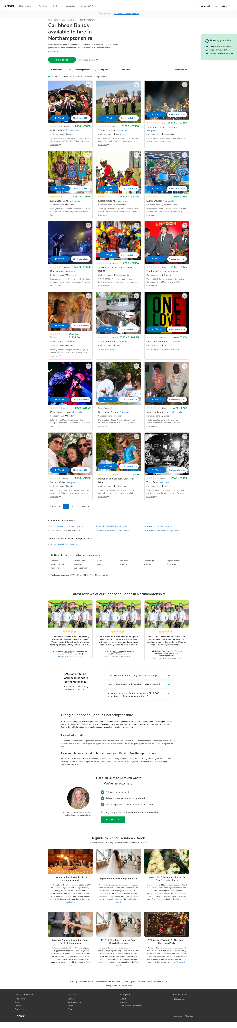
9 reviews (161, 478)
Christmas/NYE (88, 6)
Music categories (75, 1002)
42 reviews (65, 126)
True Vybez (68, 652)
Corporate (70, 6)
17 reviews (162, 408)
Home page (53, 20)
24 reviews (113, 197)
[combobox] (60, 70)
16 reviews (113, 263)
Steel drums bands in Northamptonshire (65, 526)
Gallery (71, 1005)
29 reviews (113, 126)
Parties (56, 6)
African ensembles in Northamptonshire (161, 530)
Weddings (43, 6)
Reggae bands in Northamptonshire (111, 526)
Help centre (20, 998)
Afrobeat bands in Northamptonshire (112, 530)
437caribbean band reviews (126, 13)
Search (207, 6)
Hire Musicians (25, 6)
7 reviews (65, 478)
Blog (70, 1009)
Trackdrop (177, 1016)
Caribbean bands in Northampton (62, 544)
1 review (64, 408)
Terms (17, 1002)
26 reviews (162, 123)
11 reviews (162, 197)
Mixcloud (189, 1016)
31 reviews (162, 267)
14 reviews (113, 337)
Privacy (18, 1005)
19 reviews (65, 267)
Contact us (19, 1009)
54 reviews (65, 197)
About (123, 998)
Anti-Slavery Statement (130, 1005)
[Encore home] (9, 6)
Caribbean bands (69, 20)
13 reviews (113, 475)
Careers (123, 1002)
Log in (224, 6)
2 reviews (161, 337)
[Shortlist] (216, 6)
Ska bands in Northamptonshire (158, 526)
